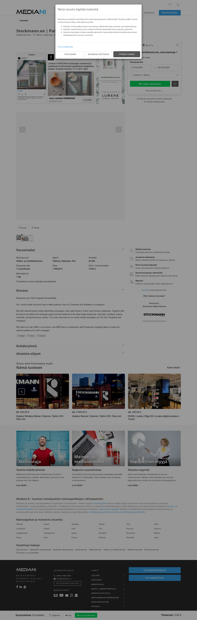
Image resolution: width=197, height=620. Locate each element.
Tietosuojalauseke (65, 46)
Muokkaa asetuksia (98, 54)
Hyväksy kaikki (127, 54)
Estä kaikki (70, 54)
